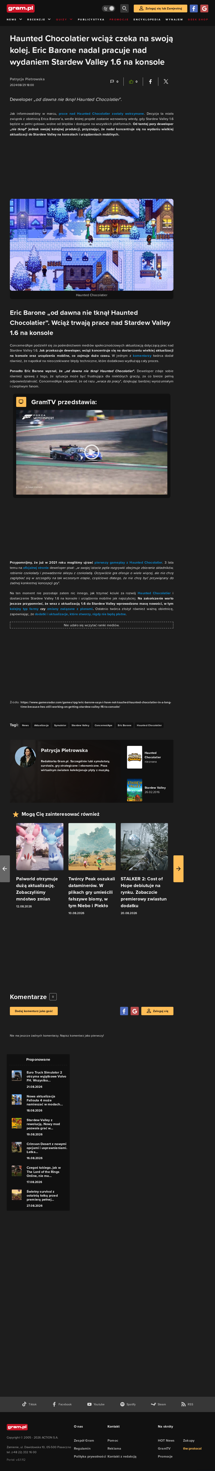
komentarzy (143, 355)
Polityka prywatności (90, 1456)
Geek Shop (198, 19)
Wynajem (174, 19)
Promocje (119, 19)
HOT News (166, 1440)
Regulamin (82, 1448)
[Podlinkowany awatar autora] (25, 757)
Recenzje (36, 19)
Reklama (114, 1448)
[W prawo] (178, 868)
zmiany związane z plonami (69, 608)
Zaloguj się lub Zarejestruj (164, 8)
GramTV (164, 1448)
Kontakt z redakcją (122, 1456)
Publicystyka (91, 19)
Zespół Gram (84, 1440)
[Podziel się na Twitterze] (165, 81)
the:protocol (192, 1448)
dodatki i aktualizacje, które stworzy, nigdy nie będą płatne (80, 614)
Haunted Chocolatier (154, 593)
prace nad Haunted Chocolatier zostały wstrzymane (101, 113)
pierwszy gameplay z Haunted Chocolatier (128, 562)
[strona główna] (31, 8)
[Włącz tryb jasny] (108, 8)
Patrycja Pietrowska (27, 79)
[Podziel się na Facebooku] (150, 81)
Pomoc (113, 1440)
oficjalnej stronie (36, 567)
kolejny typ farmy (25, 608)
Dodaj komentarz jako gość (34, 1011)
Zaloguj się (160, 1011)
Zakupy (188, 1440)
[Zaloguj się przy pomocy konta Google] (204, 8)
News (12, 19)
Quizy (61, 19)
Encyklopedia (147, 19)
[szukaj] (124, 8)
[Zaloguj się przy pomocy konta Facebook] (194, 8)
